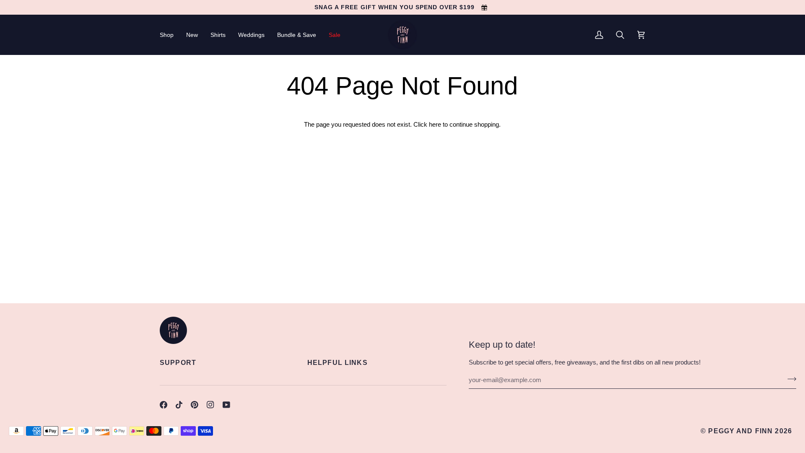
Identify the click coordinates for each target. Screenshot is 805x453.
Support (178, 362)
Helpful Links (337, 362)
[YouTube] (226, 405)
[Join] (789, 378)
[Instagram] (210, 405)
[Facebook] (163, 405)
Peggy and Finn (740, 431)
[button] (170, 35)
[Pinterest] (194, 405)
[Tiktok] (179, 405)
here (435, 124)
